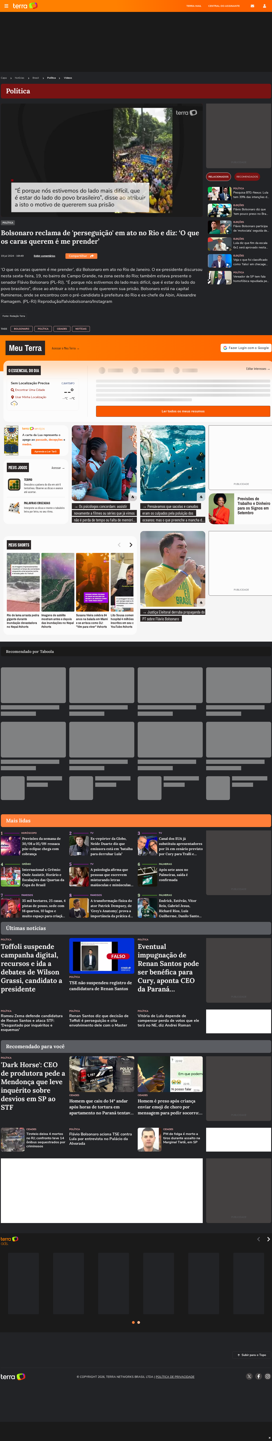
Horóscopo (29, 833)
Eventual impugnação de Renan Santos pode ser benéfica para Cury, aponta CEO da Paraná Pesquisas (168, 967)
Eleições (238, 205)
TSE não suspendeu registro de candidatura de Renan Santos (100, 985)
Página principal (25, 6)
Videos (68, 78)
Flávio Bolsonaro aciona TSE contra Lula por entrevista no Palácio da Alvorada (100, 1139)
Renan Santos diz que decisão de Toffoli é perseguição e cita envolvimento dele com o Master (99, 1021)
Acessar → (58, 468)
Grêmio (26, 864)
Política (51, 78)
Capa (4, 78)
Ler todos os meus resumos (183, 411)
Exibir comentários (44, 256)
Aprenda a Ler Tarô (45, 451)
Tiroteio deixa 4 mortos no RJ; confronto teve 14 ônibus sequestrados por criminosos (45, 1140)
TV (92, 833)
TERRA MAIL (193, 6)
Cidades (62, 328)
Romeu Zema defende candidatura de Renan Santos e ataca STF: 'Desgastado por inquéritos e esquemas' (32, 1023)
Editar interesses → (258, 368)
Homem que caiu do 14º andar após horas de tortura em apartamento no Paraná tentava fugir (100, 1107)
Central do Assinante (224, 6)
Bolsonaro (21, 328)
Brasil (36, 78)
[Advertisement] (238, 1021)
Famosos (27, 895)
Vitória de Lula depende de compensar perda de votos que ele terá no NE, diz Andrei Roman (168, 1021)
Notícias (20, 78)
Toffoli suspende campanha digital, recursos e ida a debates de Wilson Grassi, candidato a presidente (31, 967)
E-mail (252, 6)
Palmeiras (165, 864)
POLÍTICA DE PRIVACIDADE (175, 1377)
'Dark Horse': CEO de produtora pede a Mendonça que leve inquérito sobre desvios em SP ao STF (33, 1086)
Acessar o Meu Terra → (66, 348)
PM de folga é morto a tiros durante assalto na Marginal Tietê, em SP (181, 1138)
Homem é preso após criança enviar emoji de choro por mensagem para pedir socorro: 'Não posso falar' (168, 1107)
